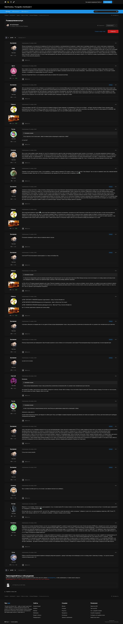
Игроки (63, 606)
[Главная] (5, 2)
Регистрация (108, 2)
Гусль (13, 129)
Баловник (16, 24)
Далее (11, 37)
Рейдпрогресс (37, 617)
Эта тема (111, 11)
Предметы (64, 613)
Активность (25, 11)
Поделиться (101, 25)
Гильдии (64, 608)
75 (12, 535)
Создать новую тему (100, 31)
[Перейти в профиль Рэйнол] (13, 109)
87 (12, 180)
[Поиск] (116, 11)
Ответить (113, 31)
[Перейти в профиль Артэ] (13, 71)
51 (12, 516)
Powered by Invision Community (111, 621)
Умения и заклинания (67, 617)
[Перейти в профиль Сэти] (13, 557)
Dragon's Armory (37, 615)
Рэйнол (13, 104)
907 (13, 162)
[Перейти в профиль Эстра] (13, 509)
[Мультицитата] (23, 60)
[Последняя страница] (15, 38)
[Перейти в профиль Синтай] (13, 381)
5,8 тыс (12, 123)
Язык (7, 621)
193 (12, 55)
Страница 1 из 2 (21, 37)
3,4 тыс (12, 78)
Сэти (13, 552)
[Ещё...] (115, 43)
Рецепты (64, 610)
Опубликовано (29, 43)
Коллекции (64, 615)
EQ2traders (36, 613)
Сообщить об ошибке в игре (98, 615)
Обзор (8, 11)
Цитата (28, 60)
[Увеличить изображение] (80, 173)
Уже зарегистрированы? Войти (93, 2)
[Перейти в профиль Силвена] (13, 528)
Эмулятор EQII (94, 606)
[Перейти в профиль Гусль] (13, 134)
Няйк (13, 168)
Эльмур (13, 150)
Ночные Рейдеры (23, 26)
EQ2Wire (35, 608)
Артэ (13, 66)
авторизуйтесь (52, 577)
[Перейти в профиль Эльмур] (13, 155)
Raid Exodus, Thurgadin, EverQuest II (18, 7)
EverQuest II (16, 11)
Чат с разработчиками (96, 610)
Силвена (13, 523)
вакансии (28, 610)
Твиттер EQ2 (94, 608)
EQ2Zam (35, 610)
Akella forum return (95, 617)
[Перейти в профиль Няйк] (13, 173)
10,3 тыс (13, 564)
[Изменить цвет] (13, 2)
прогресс (21, 610)
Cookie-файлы (14, 621)
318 (12, 141)
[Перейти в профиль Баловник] (7, 25)
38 (12, 388)
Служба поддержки (95, 613)
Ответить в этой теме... (20, 585)
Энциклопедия (37, 606)
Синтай (13, 376)
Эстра (13, 503)
